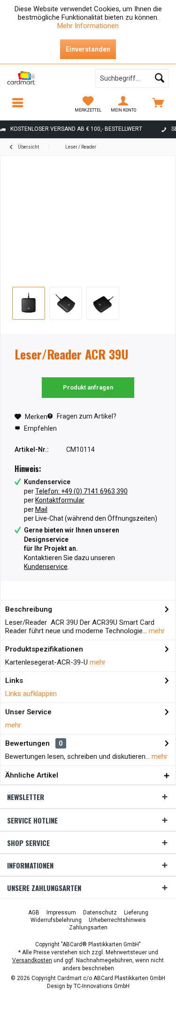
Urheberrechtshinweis (117, 920)
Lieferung (136, 912)
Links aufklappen (31, 693)
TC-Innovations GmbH (102, 986)
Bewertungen (27, 743)
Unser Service (28, 712)
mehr (156, 631)
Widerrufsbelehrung (56, 920)
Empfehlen (40, 428)
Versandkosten (32, 960)
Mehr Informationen (88, 26)
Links (14, 680)
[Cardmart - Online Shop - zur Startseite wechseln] (44, 78)
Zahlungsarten (88, 927)
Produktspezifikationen (44, 649)
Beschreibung (28, 609)
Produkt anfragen (88, 387)
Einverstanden (88, 49)
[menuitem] (158, 104)
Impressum (61, 912)
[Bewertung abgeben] (88, 366)
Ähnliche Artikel (31, 775)
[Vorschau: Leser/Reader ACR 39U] (28, 303)
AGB (33, 912)
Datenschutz (100, 912)
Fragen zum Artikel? (85, 416)
